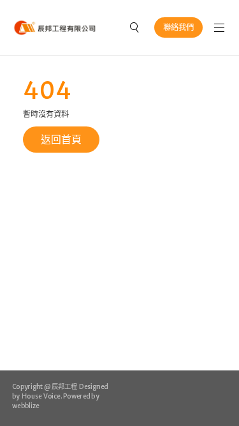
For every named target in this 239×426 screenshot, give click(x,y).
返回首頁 (61, 139)
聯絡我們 (178, 27)
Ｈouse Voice (40, 396)
